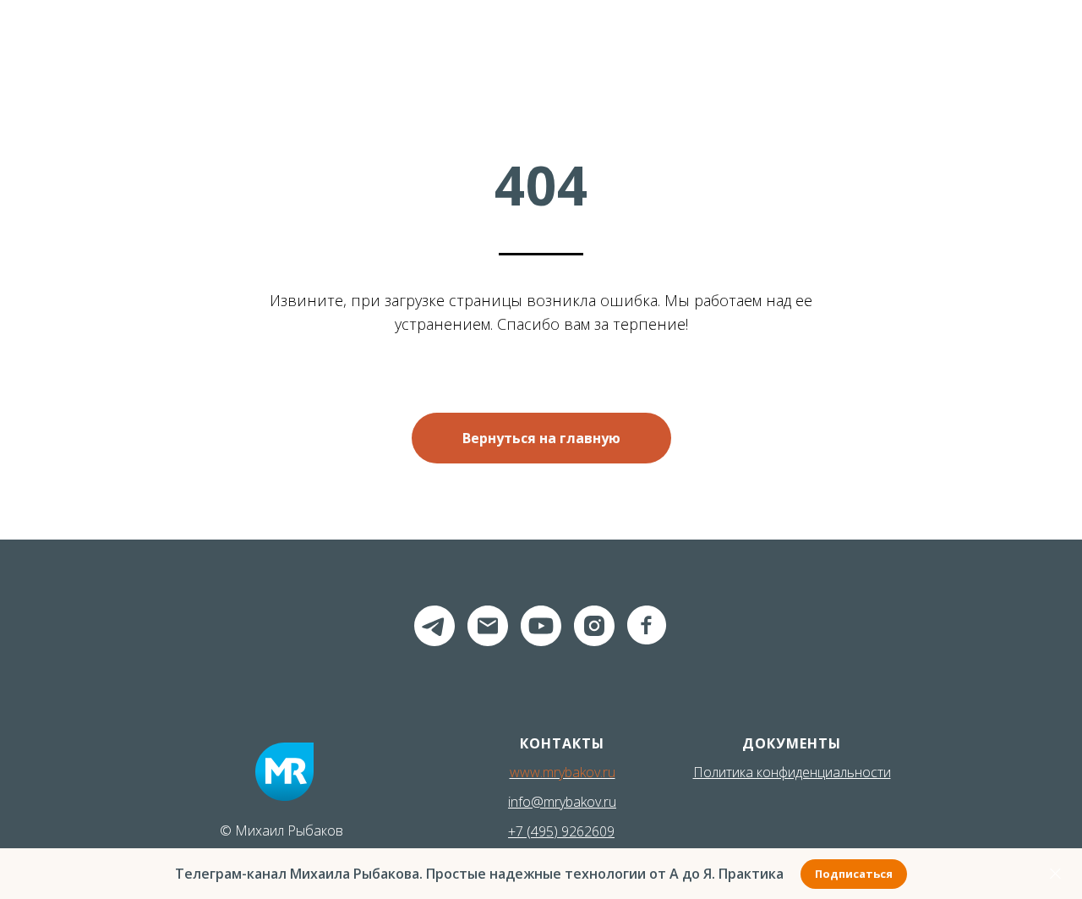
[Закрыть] (1055, 874)
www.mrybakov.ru (562, 772)
